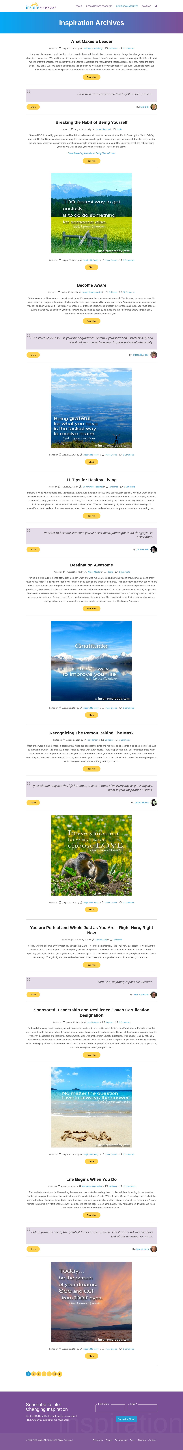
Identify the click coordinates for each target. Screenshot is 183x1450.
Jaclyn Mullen (142, 802)
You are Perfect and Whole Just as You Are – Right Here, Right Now (91, 930)
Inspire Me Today (90, 260)
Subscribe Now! (126, 1419)
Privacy (109, 1440)
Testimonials (121, 1440)
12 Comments (129, 1186)
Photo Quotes (111, 260)
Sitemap (142, 1440)
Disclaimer (98, 1440)
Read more (91, 77)
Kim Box (144, 106)
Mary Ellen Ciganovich (92, 292)
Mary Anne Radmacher (92, 1186)
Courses (109, 1022)
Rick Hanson (92, 740)
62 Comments (129, 292)
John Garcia (143, 549)
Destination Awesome (91, 565)
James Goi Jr (142, 1248)
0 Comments (128, 260)
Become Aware (91, 285)
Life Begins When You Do (91, 1179)
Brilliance (113, 48)
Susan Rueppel (141, 354)
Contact (152, 1440)
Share (33, 107)
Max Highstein (141, 994)
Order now (91, 153)
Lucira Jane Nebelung (92, 48)
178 (55, 1373)
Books (119, 129)
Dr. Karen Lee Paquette (93, 486)
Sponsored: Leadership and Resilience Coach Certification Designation (91, 1012)
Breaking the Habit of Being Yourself (91, 122)
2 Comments (124, 572)
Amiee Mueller (94, 572)
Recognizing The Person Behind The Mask (92, 733)
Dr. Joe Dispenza (103, 129)
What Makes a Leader (91, 41)
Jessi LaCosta (93, 1022)
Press (132, 1440)
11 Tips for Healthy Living (91, 480)
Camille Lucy (101, 939)
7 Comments (124, 740)
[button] (156, 6)
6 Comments (128, 48)
